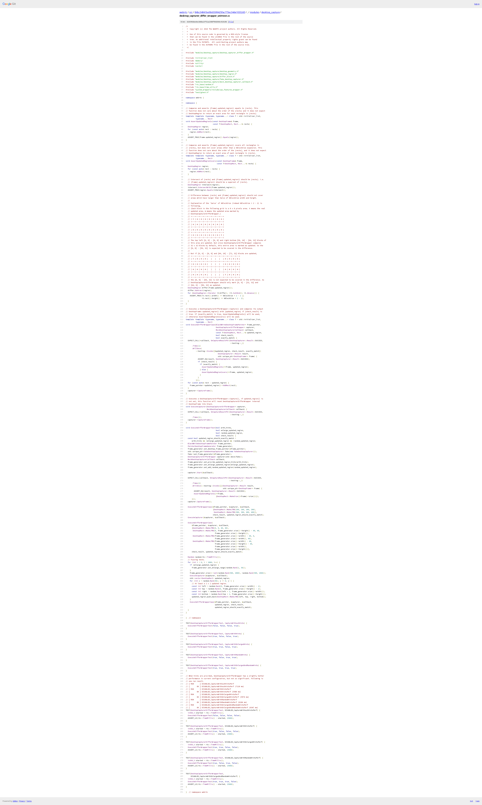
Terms (29, 801)
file (231, 22)
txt (471, 801)
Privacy (22, 801)
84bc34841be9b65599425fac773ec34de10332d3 (220, 12)
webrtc (183, 12)
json (477, 801)
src (191, 12)
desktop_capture (270, 12)
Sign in (476, 4)
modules (254, 12)
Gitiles (15, 801)
